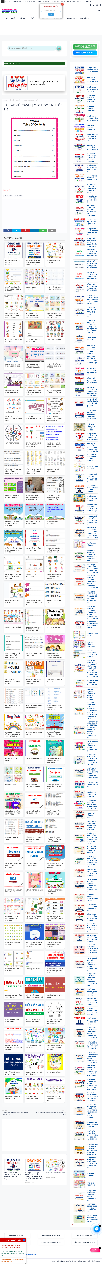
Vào (51, 14)
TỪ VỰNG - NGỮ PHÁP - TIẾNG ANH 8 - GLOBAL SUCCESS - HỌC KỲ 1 (12, 1257)
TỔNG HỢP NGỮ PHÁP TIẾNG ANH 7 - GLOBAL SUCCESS (12, 1245)
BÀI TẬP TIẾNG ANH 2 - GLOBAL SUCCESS (10, 1251)
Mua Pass (95, 1250)
